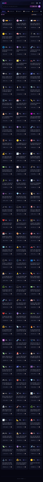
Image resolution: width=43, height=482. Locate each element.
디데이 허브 (35, 6)
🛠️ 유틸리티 (18, 11)
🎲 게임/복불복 (26, 11)
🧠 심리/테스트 (11, 11)
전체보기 (4, 11)
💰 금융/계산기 (35, 11)
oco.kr (4, 3)
